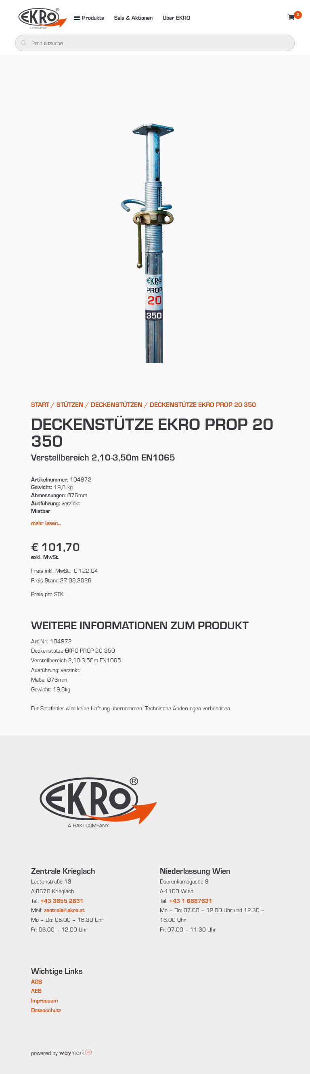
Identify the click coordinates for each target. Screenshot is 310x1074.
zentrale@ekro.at (64, 910)
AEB (36, 990)
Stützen (70, 404)
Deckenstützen (116, 404)
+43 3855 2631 (62, 900)
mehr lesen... (46, 523)
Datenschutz (46, 1010)
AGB (36, 981)
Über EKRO (176, 17)
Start (40, 404)
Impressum (44, 1000)
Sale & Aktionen (133, 17)
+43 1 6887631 (190, 900)
